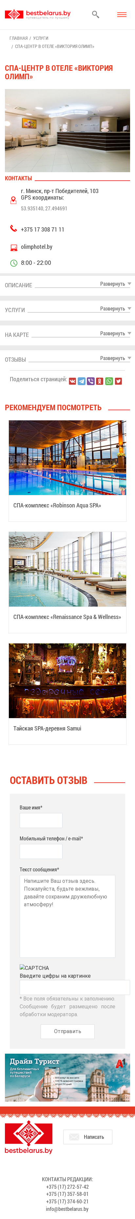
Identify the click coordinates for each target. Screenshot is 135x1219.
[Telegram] (82, 381)
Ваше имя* (31, 807)
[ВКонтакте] (72, 381)
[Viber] (91, 381)
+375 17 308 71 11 (43, 229)
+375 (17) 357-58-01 (67, 1193)
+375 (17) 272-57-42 (67, 1186)
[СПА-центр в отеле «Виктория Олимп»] (67, 130)
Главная (19, 38)
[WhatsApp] (109, 381)
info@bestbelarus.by (67, 1208)
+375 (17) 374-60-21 (67, 1201)
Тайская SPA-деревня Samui (47, 728)
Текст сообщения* (39, 869)
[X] (118, 381)
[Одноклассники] (100, 381)
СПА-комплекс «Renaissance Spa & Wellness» (67, 617)
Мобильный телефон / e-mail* (51, 838)
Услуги (40, 38)
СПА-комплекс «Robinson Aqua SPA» (57, 505)
